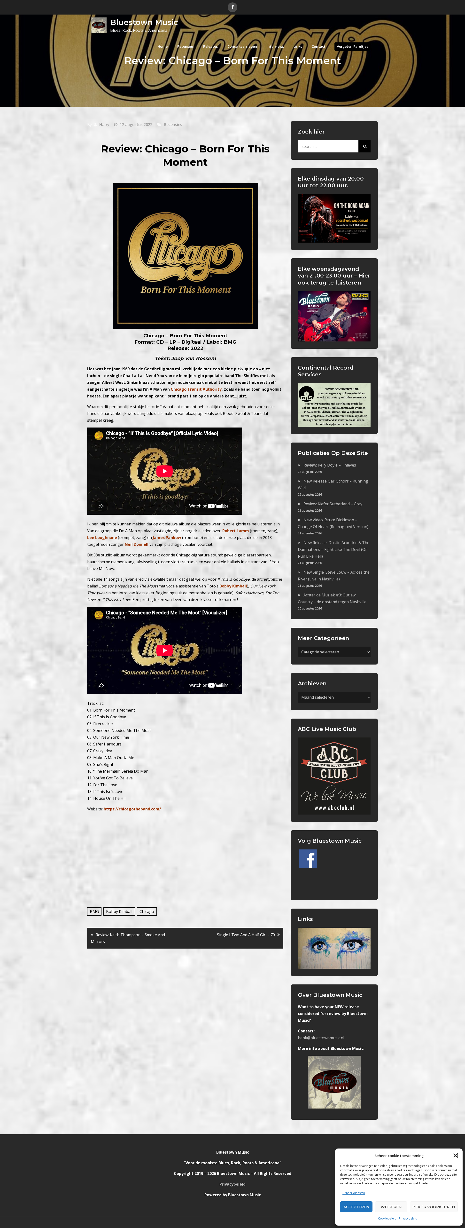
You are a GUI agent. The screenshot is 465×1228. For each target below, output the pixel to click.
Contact (319, 46)
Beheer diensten (353, 1193)
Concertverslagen (242, 46)
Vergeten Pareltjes (352, 46)
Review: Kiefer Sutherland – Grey (332, 504)
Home (163, 46)
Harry (104, 124)
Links (298, 46)
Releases (210, 46)
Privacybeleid (408, 1218)
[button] (455, 1155)
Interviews (275, 46)
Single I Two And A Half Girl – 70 (246, 934)
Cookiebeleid (387, 1218)
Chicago (147, 911)
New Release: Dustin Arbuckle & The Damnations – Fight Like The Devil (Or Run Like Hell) (333, 549)
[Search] (364, 146)
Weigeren (391, 1206)
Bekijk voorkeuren (433, 1206)
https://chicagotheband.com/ (132, 809)
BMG (94, 911)
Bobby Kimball (119, 911)
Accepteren (356, 1206)
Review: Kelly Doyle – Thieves (329, 465)
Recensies (185, 46)
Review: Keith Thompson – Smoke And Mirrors (128, 938)
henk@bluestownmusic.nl (321, 1037)
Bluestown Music (144, 22)
